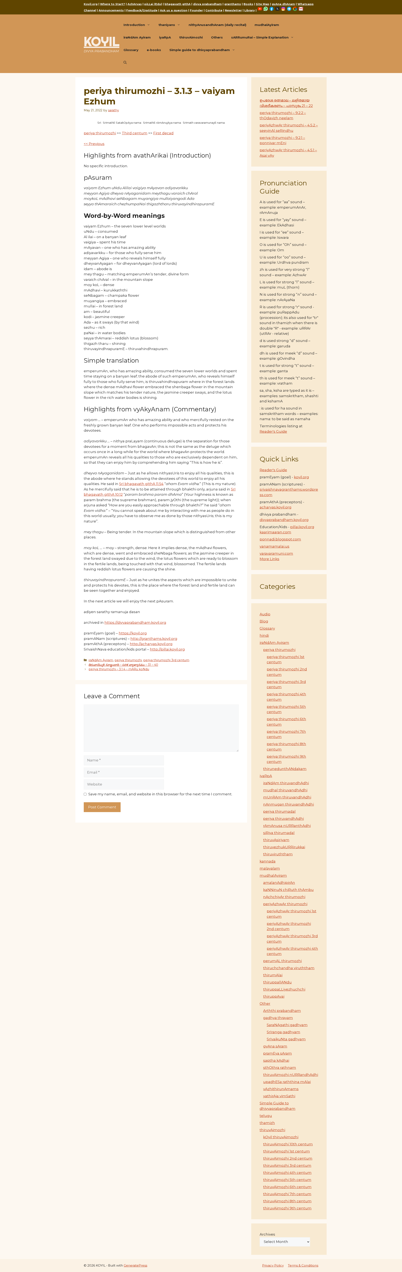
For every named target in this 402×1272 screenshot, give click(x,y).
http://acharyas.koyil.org (151, 644)
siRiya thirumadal (279, 833)
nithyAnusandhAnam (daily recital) (217, 25)
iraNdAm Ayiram (137, 37)
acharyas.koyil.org (275, 507)
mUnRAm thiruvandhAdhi (287, 797)
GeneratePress (135, 1265)
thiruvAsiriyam (276, 840)
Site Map (262, 4)
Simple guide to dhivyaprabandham (199, 50)
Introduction (134, 25)
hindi (264, 635)
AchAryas (135, 4)
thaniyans (166, 25)
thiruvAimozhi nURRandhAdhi (290, 1075)
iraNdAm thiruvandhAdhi (286, 783)
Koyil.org (91, 4)
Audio (265, 614)
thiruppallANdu (277, 982)
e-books (154, 50)
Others (217, 37)
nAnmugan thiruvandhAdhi (288, 804)
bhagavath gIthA (178, 4)
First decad (163, 133)
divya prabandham (207, 4)
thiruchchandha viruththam (288, 968)
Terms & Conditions (303, 1265)
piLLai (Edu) (153, 4)
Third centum (134, 133)
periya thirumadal (279, 811)
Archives (267, 1234)
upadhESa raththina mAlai (287, 1082)
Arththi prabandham (282, 1011)
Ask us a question (173, 10)
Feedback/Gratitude (141, 10)
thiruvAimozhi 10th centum (288, 1144)
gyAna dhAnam (283, 4)
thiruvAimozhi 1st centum (286, 1151)
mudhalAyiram (267, 25)
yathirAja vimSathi (279, 1096)
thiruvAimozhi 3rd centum (287, 1165)
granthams (232, 4)
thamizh (267, 1123)
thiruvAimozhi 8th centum (287, 1201)
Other (265, 1003)
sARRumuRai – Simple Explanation (260, 37)
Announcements (111, 10)
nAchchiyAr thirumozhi (284, 897)
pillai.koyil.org (302, 527)
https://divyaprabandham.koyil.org (135, 622)
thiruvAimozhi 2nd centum (287, 1158)
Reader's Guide (273, 431)
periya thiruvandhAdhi (283, 818)
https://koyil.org (133, 633)
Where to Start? (112, 4)
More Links (269, 559)
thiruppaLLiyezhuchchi (284, 989)
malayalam (270, 868)
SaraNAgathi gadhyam (287, 1025)
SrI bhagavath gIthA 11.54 (141, 484)
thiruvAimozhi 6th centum (287, 1187)
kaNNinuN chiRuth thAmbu (288, 890)
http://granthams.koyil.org (153, 639)
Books (248, 4)
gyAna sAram (275, 1046)
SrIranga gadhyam (283, 1032)
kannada (268, 861)
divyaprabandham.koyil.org (284, 520)
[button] (125, 62)
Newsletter (233, 10)
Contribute (213, 10)
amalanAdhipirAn (279, 883)
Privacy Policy (273, 1265)
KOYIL (101, 41)
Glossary (131, 50)
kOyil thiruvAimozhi (280, 1137)
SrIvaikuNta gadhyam (286, 1039)
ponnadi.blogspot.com (280, 539)
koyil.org (301, 477)
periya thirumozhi (100, 133)
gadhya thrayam (278, 1018)
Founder (196, 10)
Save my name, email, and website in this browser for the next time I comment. (160, 794)
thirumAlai (272, 975)
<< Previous (94, 144)
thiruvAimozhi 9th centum (287, 1208)
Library (249, 10)
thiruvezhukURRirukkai (284, 847)
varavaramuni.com (276, 553)
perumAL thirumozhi (282, 961)
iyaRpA (165, 37)
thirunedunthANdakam (285, 769)
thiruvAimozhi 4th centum (287, 1173)
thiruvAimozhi (191, 37)
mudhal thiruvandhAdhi (285, 790)
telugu (266, 1116)
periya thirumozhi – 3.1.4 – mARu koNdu (119, 669)
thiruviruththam (278, 854)
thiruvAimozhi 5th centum (287, 1180)
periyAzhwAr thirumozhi (285, 904)
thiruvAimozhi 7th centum (287, 1194)
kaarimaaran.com (275, 532)
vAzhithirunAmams (281, 1089)
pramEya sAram (277, 1053)
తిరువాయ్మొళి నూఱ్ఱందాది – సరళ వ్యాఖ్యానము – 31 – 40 (123, 665)
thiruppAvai (273, 996)
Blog (264, 621)
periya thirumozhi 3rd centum (166, 660)
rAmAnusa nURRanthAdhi (287, 826)
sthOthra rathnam (279, 1067)
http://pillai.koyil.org (167, 649)
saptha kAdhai (276, 1060)
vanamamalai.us (274, 546)
